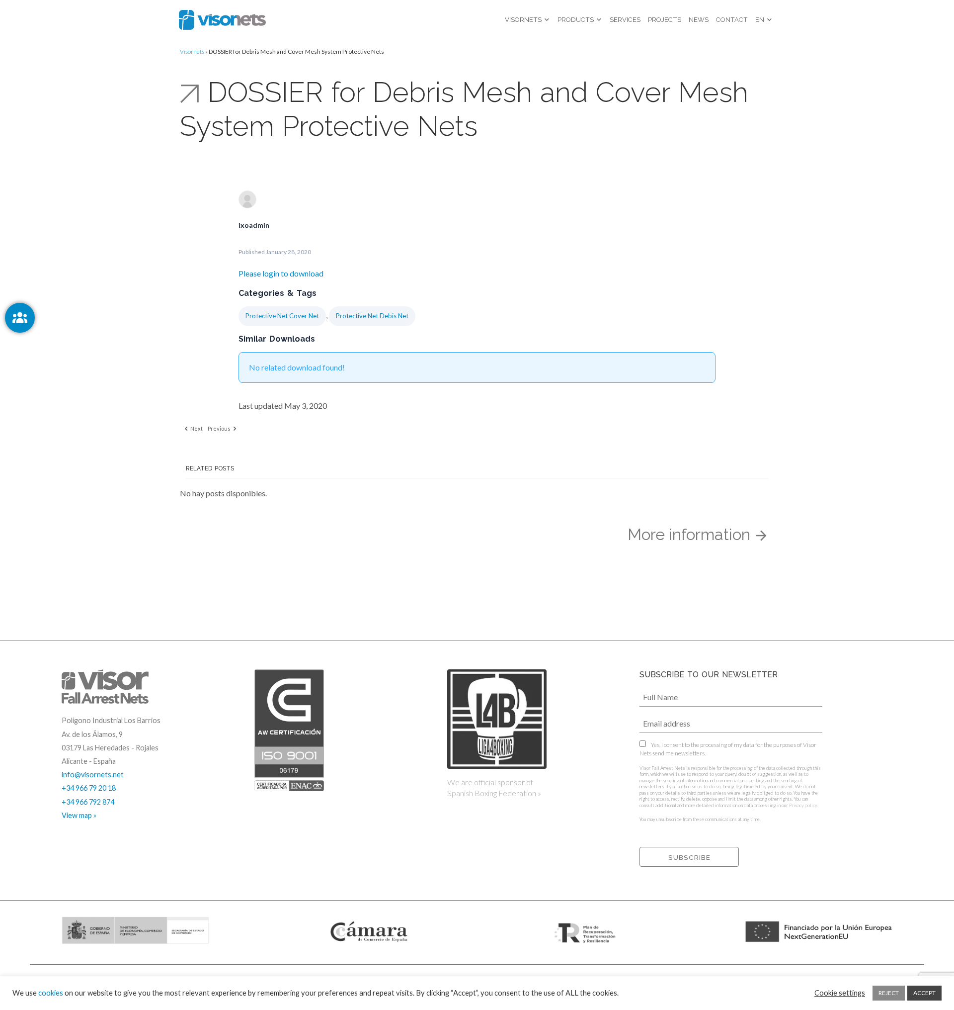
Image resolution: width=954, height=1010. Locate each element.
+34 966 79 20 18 (89, 788)
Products (575, 19)
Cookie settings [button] (839, 993)
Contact (732, 19)
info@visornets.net (93, 774)
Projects (664, 19)
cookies (50, 993)
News (699, 19)
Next (196, 428)
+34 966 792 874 (88, 802)
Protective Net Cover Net (282, 316)
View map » (79, 815)
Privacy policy (803, 805)
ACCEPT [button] (924, 993)
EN (759, 19)
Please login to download (280, 273)
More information (691, 534)
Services (625, 19)
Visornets (523, 19)
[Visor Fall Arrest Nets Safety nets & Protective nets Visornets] (222, 20)
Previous (220, 428)
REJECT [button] (888, 993)
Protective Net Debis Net (372, 316)
